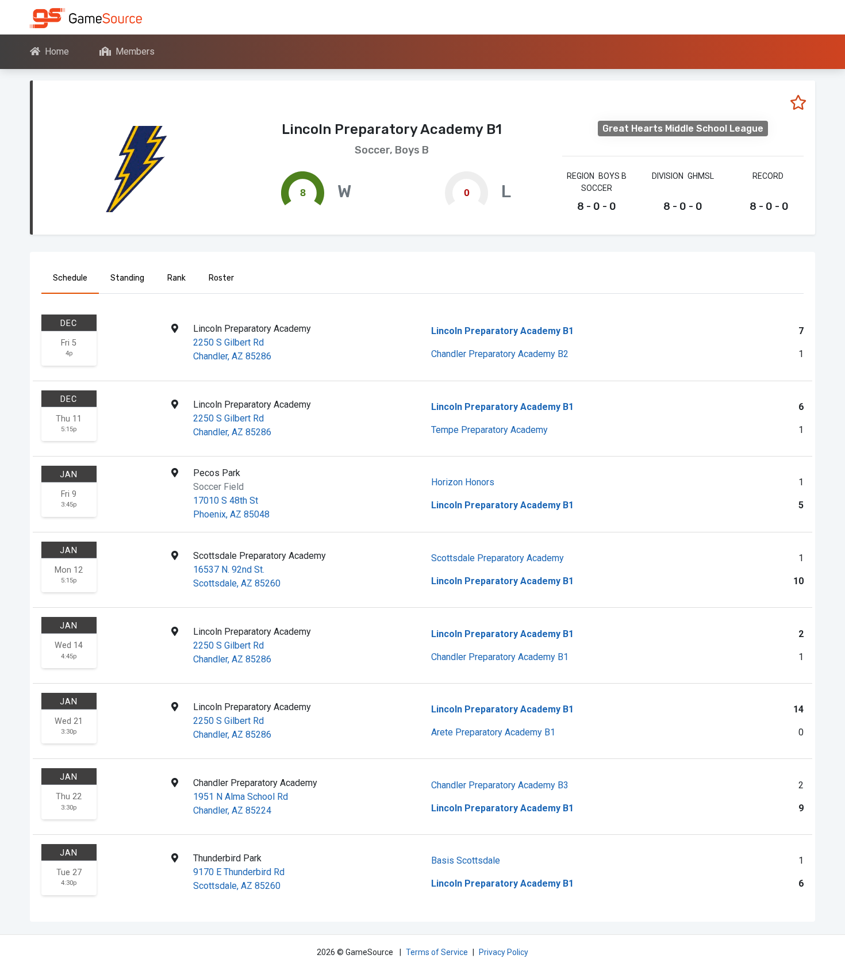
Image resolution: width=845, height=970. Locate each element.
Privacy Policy (503, 952)
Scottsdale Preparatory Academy (497, 558)
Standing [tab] (127, 278)
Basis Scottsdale (465, 860)
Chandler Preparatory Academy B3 (500, 785)
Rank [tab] (176, 278)
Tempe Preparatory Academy (489, 429)
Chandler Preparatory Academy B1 (500, 656)
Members (135, 51)
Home (57, 51)
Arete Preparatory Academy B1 (493, 732)
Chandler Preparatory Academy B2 (500, 353)
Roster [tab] (221, 278)
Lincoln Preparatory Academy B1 (502, 330)
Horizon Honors (462, 482)
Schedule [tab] (70, 278)
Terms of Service (437, 952)
